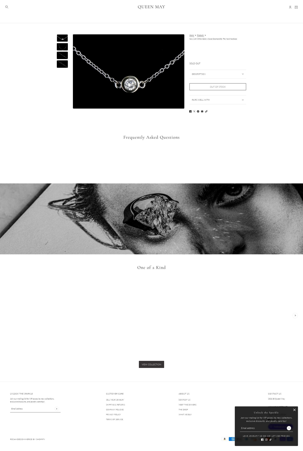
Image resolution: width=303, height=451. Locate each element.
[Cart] (296, 7)
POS (12, 439)
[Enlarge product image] (128, 71)
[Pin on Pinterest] (198, 111)
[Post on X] (194, 111)
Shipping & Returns (115, 405)
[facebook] (262, 439)
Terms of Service (114, 419)
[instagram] (266, 439)
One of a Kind (151, 267)
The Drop (183, 410)
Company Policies (115, 410)
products (200, 35)
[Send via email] (202, 111)
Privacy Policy (113, 414)
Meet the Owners (187, 405)
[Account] (290, 7)
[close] (294, 409)
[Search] (7, 7)
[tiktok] (270, 439)
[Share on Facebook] (190, 111)
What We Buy (185, 414)
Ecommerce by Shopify (32, 439)
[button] (206, 111)
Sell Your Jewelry (115, 400)
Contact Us (184, 400)
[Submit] (289, 428)
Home (191, 35)
